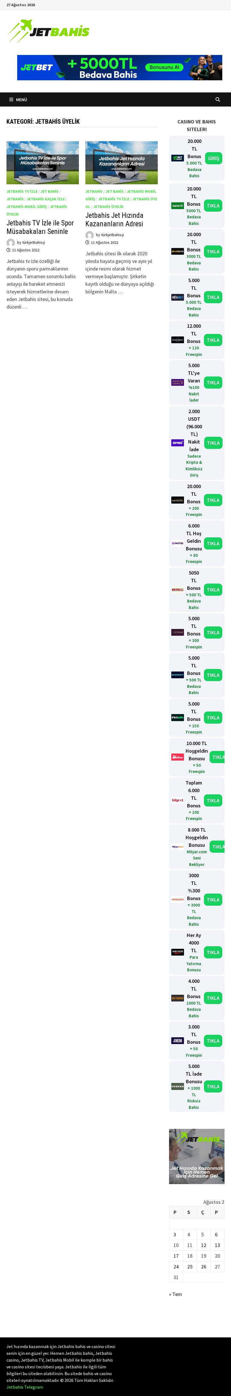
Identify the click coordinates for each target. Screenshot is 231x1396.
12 (203, 1245)
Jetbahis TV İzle (21, 191)
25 (189, 1266)
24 (176, 1266)
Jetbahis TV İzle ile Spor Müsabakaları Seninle (40, 227)
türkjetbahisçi (33, 242)
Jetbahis (15, 198)
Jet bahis (50, 191)
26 (203, 1266)
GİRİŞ (213, 158)
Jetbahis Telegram (24, 1387)
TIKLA (213, 205)
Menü (21, 99)
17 (176, 1256)
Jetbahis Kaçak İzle (46, 198)
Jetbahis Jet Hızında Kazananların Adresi (114, 219)
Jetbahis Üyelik (108, 206)
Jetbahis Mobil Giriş (26, 206)
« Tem (175, 1294)
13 (217, 1245)
